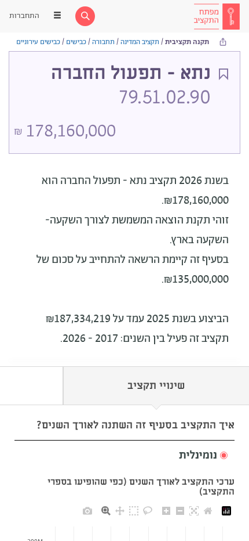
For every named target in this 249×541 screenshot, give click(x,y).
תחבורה (103, 42)
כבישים (76, 42)
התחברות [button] (24, 15)
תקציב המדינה (139, 42)
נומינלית (198, 455)
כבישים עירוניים (38, 42)
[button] (124, 456)
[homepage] (216, 16)
